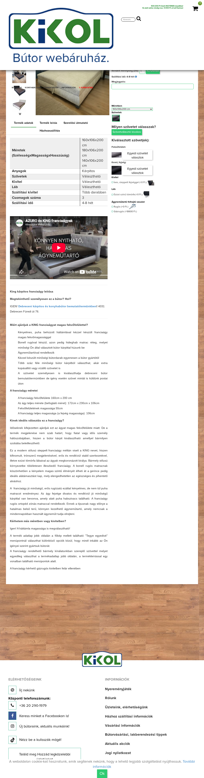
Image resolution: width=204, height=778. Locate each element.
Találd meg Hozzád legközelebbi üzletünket (44, 757)
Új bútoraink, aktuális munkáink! (43, 726)
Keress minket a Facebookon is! (43, 716)
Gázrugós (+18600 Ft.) (125, 211)
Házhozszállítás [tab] (50, 130)
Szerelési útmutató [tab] (76, 123)
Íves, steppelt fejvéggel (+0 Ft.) (130, 182)
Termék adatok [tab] (23, 123)
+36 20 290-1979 (29, 702)
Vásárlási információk (122, 725)
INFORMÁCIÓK (69, 88)
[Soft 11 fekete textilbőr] (117, 170)
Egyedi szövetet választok (137, 155)
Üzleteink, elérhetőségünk (126, 707)
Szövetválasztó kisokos (127, 132)
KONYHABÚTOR (33, 88)
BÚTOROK (17, 88)
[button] (20, 114)
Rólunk (110, 698)
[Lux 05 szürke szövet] (117, 155)
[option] (20, 105)
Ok (102, 774)
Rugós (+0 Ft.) (120, 207)
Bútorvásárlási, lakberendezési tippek (136, 734)
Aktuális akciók (117, 744)
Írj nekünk (26, 690)
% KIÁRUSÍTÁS (86, 88)
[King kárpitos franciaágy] (19, 105)
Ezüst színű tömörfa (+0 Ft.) (128, 195)
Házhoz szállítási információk (129, 716)
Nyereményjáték (118, 689)
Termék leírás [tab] (48, 123)
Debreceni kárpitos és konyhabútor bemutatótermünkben (57, 306)
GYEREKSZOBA (51, 88)
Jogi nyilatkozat (118, 753)
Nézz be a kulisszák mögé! (40, 740)
